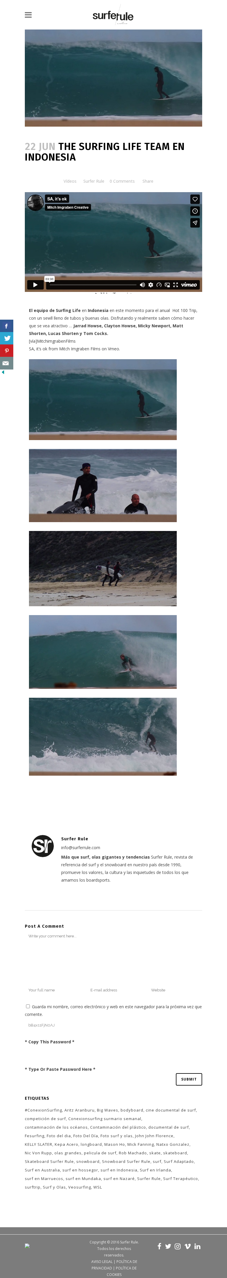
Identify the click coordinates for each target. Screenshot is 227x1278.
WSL (97, 1187)
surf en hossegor (80, 1170)
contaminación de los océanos (56, 1127)
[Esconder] (3, 373)
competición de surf (45, 1118)
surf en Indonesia (118, 1170)
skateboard (175, 1153)
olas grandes (68, 1153)
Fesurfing (34, 1135)
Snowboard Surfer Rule (126, 1161)
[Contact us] (6, 363)
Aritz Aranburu (79, 1110)
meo (114, 349)
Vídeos (70, 181)
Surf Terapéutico (180, 1178)
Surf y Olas (54, 1187)
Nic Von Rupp (38, 1153)
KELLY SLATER (38, 1144)
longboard (91, 1144)
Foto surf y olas (116, 1135)
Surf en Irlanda (155, 1170)
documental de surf (168, 1127)
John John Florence (154, 1135)
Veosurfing (79, 1187)
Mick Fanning (140, 1144)
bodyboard (132, 1110)
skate (155, 1153)
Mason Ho (114, 1144)
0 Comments (122, 181)
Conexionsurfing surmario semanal (104, 1118)
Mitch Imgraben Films (79, 349)
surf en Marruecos (44, 1178)
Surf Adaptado (179, 1161)
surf (157, 1161)
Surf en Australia (42, 1170)
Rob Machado (133, 1153)
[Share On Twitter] (6, 338)
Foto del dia (59, 1135)
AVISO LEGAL (102, 1261)
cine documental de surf (171, 1110)
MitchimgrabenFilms (56, 341)
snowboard (88, 1161)
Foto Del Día (85, 1135)
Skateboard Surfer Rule (49, 1161)
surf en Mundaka (83, 1178)
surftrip (32, 1187)
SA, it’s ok (38, 349)
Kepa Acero (66, 1144)
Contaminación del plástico (118, 1127)
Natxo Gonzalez (172, 1144)
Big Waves (107, 1110)
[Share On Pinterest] (6, 350)
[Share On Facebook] (6, 326)
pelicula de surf (100, 1153)
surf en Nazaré (119, 1178)
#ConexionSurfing (43, 1110)
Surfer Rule (93, 181)
